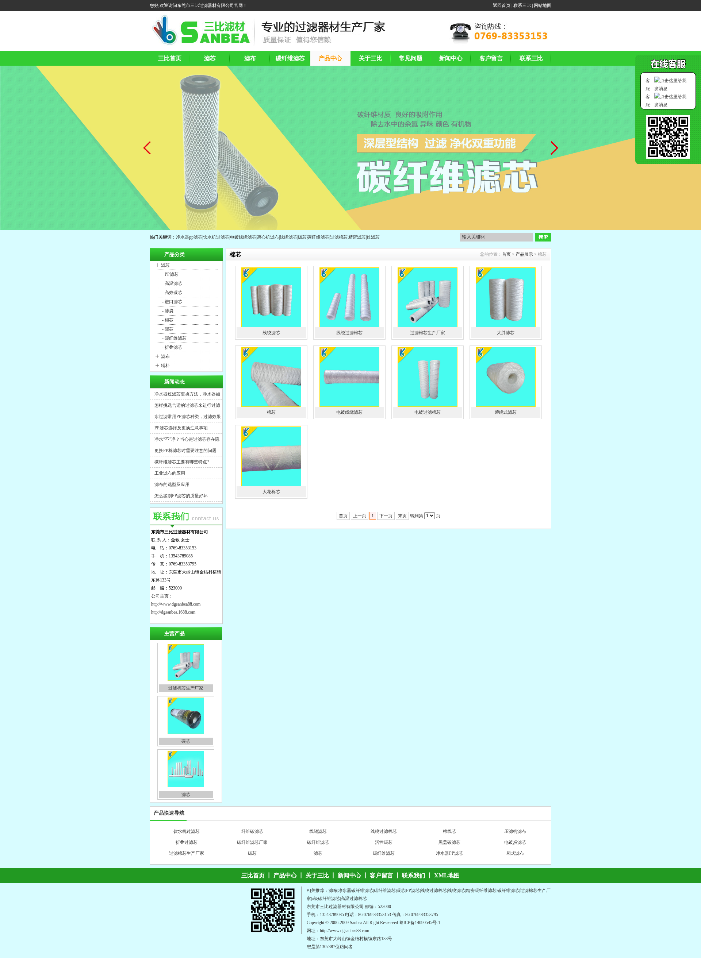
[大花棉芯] (271, 456)
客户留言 (381, 875)
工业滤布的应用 (169, 473)
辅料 (165, 365)
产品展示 (524, 254)
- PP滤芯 (170, 274)
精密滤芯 (357, 237)
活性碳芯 (383, 835)
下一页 (385, 515)
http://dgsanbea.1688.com (173, 612)
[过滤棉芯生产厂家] (427, 297)
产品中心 (285, 875)
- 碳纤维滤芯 (174, 338)
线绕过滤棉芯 (349, 332)
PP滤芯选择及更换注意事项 (181, 427)
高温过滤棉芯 (354, 898)
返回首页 (501, 5)
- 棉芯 (167, 319)
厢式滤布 (515, 846)
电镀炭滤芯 (515, 835)
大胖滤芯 (505, 332)
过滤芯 (373, 237)
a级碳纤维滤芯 (326, 898)
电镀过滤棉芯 (427, 412)
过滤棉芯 (339, 237)
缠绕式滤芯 (506, 412)
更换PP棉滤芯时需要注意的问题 (185, 450)
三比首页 (253, 875)
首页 (506, 254)
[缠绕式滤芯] (505, 377)
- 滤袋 (167, 310)
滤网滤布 (186, 857)
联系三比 (522, 5)
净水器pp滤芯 (189, 237)
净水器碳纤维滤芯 (383, 857)
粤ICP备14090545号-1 (419, 922)
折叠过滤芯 (187, 835)
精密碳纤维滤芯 (481, 890)
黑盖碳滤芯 (449, 835)
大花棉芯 (271, 491)
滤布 (165, 356)
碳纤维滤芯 (318, 237)
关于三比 (317, 875)
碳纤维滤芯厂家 (252, 835)
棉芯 (271, 412)
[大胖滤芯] (505, 297)
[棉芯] (271, 377)
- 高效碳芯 (171, 292)
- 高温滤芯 (171, 283)
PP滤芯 (413, 890)
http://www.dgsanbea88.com (175, 604)
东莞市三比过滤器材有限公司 (335, 906)
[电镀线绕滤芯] (349, 377)
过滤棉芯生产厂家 (185, 646)
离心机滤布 (268, 237)
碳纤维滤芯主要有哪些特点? (181, 461)
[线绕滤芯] (271, 297)
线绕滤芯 (288, 237)
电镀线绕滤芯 (243, 237)
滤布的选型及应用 (171, 484)
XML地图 (447, 875)
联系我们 (413, 875)
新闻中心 (349, 875)
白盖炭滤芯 (515, 857)
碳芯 (302, 237)
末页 (402, 515)
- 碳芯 (167, 329)
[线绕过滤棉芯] (349, 297)
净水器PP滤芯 (449, 846)
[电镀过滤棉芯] (427, 377)
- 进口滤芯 (171, 301)
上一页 (359, 515)
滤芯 (165, 265)
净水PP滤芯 (318, 857)
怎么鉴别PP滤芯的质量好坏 (181, 495)
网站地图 (542, 5)
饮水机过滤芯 (216, 237)
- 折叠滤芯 (171, 347)
